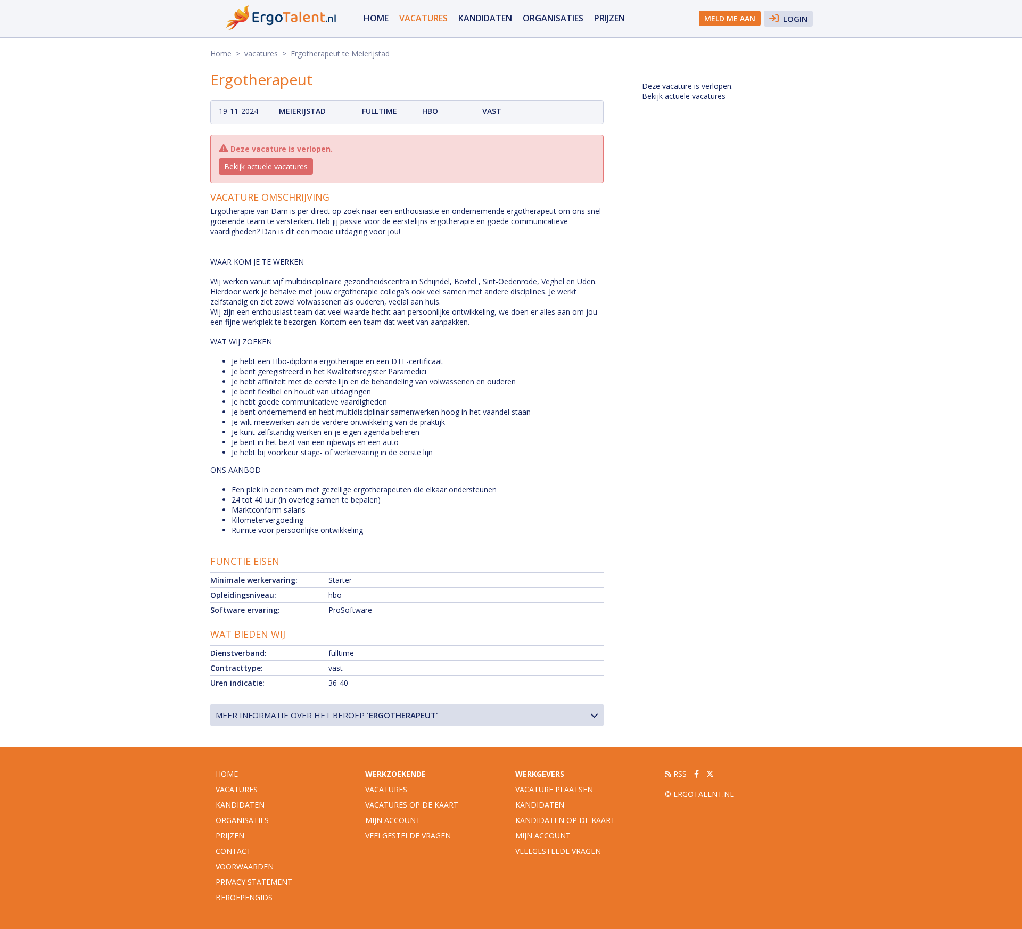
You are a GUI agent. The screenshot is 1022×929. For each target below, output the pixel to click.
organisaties (553, 18)
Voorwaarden (245, 866)
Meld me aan (729, 18)
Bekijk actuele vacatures (266, 166)
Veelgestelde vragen (408, 836)
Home (376, 18)
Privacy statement (254, 882)
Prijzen (609, 18)
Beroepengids (244, 897)
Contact (233, 851)
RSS (679, 774)
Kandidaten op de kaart (565, 820)
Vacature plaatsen (554, 789)
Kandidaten (485, 18)
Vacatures (386, 789)
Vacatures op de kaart (411, 805)
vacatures (423, 18)
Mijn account (393, 820)
